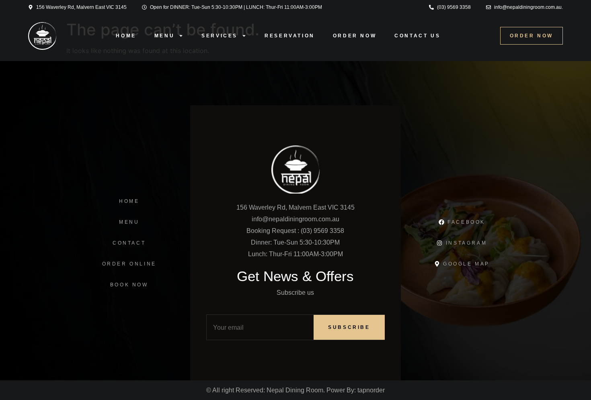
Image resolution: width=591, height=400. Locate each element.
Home (126, 36)
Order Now (354, 36)
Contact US (417, 36)
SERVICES (219, 36)
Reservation (290, 36)
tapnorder (371, 390)
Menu (164, 36)
